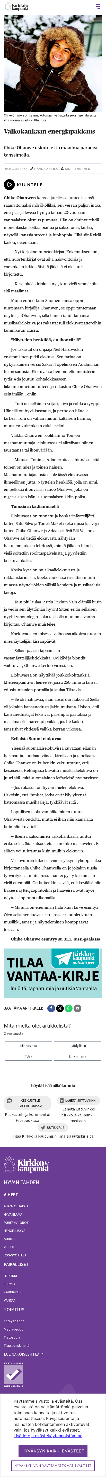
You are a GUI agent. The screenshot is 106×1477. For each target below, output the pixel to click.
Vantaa (9, 1300)
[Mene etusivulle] (26, 1167)
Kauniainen (13, 1292)
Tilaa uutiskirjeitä (17, 1345)
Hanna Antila (46, 169)
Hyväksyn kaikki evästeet (53, 1450)
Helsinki (10, 1275)
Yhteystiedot (14, 1321)
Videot (9, 1247)
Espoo (9, 1284)
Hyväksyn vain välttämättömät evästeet (53, 1465)
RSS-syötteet (15, 1255)
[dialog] (53, 1435)
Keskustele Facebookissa (30, 1103)
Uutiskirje (55, 1127)
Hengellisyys (14, 1230)
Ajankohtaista (16, 1206)
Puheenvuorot (16, 1222)
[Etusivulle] (16, 6)
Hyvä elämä (13, 1214)
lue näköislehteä (21, 1354)
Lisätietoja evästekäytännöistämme (48, 1435)
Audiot (9, 1239)
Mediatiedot (13, 1329)
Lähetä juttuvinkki (80, 1100)
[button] (51, 1008)
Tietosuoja (12, 1337)
